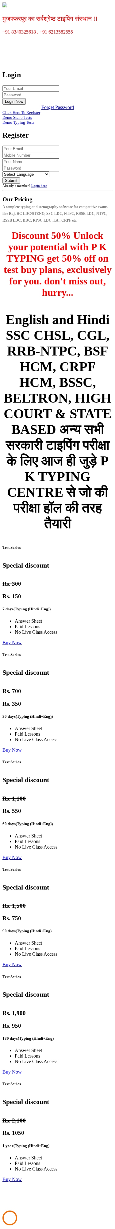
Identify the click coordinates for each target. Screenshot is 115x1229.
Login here (39, 185)
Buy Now (12, 642)
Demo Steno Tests (17, 117)
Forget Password (57, 107)
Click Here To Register (21, 112)
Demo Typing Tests (18, 122)
